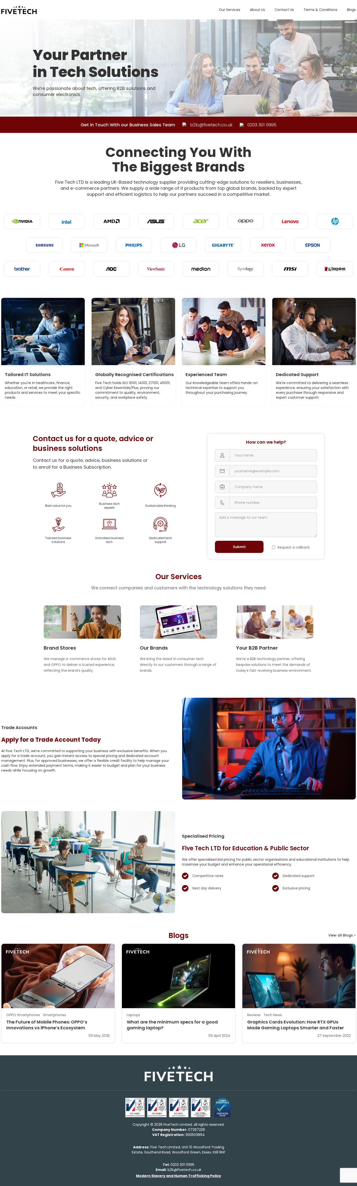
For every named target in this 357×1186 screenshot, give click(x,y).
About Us (257, 9)
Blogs (351, 9)
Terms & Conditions (320, 9)
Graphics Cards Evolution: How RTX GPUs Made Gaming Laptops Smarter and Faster (295, 1025)
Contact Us (284, 9)
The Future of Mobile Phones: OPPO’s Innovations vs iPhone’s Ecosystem (46, 1025)
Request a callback (294, 547)
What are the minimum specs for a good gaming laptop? (172, 1025)
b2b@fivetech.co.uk (178, 1169)
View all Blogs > (342, 935)
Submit (239, 546)
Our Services (229, 9)
